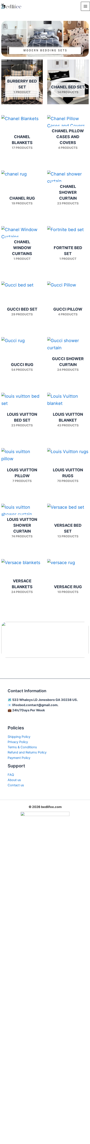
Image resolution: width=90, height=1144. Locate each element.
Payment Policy (19, 758)
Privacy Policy (18, 742)
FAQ (11, 775)
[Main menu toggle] (85, 6)
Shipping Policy (19, 737)
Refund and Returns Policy (27, 752)
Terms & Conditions (22, 747)
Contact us (16, 785)
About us (14, 780)
